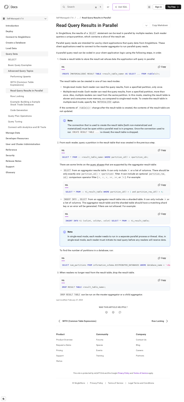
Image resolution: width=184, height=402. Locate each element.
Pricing (59, 350)
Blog (138, 345)
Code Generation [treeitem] (19, 110)
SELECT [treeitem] (12, 59)
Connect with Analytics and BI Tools (27, 127)
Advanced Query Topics (20, 71)
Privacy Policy (124, 373)
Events (99, 350)
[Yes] (106, 312)
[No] (113, 312)
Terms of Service (141, 373)
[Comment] (120, 312)
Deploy (9, 31)
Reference (11, 149)
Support (10, 166)
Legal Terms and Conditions (141, 383)
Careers (139, 350)
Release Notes (13, 161)
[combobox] (149, 7)
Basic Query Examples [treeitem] (19, 65)
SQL (63, 67)
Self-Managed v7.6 (65, 18)
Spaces (99, 345)
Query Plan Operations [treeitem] (20, 115)
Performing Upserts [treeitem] (20, 76)
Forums (99, 340)
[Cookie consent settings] (3, 399)
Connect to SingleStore (18, 37)
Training (100, 356)
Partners (140, 356)
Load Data (11, 48)
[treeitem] (24, 25)
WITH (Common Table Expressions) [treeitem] (22, 83)
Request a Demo (63, 345)
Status (59, 361)
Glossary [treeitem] (10, 172)
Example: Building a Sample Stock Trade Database (25, 103)
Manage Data (13, 132)
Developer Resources (17, 138)
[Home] (10, 7)
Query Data (12, 54)
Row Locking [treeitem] (17, 96)
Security (10, 155)
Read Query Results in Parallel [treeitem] (26, 90)
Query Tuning (15, 121)
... (78, 18)
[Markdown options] (146, 25)
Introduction (12, 25)
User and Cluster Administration (23, 144)
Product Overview (64, 340)
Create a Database (16, 42)
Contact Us (141, 340)
